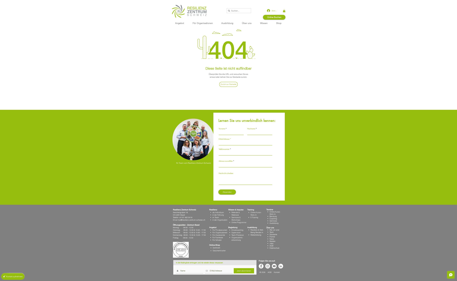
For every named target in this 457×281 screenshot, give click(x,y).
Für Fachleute (217, 237)
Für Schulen (217, 240)
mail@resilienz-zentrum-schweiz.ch (191, 220)
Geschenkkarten (219, 250)
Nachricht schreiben (226, 173)
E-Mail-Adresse (224, 139)
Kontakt (277, 272)
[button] (284, 10)
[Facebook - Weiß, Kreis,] (261, 266)
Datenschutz (274, 248)
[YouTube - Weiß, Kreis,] (274, 266)
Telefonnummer (224, 149)
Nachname (251, 129)
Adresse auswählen (226, 161)
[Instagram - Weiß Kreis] (267, 266)
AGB (271, 246)
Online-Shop (214, 245)
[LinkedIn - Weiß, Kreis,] (280, 266)
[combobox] (245, 164)
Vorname (222, 129)
